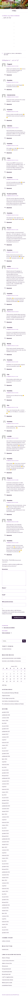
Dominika (17, 15)
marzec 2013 (5, 858)
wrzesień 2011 (5, 907)
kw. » (5, 685)
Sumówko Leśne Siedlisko (10, 3)
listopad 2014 (5, 803)
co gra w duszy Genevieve (8, 960)
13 (6, 676)
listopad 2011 (5, 902)
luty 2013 (4, 861)
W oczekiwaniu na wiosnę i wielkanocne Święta (13, 704)
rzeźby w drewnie (6, 941)
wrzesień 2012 (5, 874)
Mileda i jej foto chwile (7, 982)
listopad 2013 (5, 836)
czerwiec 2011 (5, 916)
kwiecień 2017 (5, 742)
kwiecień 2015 (5, 789)
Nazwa (4, 588)
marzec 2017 (5, 745)
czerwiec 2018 (5, 717)
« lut (3, 685)
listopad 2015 (5, 775)
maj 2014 (4, 819)
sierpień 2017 (5, 734)
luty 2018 (4, 723)
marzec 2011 (5, 924)
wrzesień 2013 (5, 841)
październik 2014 (6, 806)
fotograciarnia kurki (6, 968)
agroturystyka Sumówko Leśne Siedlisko (11, 658)
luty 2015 (4, 795)
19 (3, 678)
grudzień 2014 (5, 800)
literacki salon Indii (6, 974)
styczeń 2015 (5, 797)
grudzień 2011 (5, 899)
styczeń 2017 (5, 750)
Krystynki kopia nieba (7, 971)
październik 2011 (6, 905)
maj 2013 (4, 852)
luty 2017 (4, 748)
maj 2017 (4, 739)
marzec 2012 (5, 891)
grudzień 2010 (5, 932)
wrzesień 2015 (5, 781)
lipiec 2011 (4, 913)
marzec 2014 (5, 825)
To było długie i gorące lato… (8, 698)
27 (6, 681)
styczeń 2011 (5, 929)
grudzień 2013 (5, 833)
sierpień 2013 (5, 844)
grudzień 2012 (5, 866)
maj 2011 (4, 919)
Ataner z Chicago (6, 957)
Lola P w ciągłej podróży (7, 977)
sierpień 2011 (5, 910)
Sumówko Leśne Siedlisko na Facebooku (11, 661)
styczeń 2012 (5, 896)
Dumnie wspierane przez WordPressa (10, 994)
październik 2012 (6, 872)
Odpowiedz (9, 75)
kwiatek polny (5, 949)
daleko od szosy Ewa (7, 963)
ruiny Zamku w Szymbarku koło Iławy (10, 701)
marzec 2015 (5, 792)
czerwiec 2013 (5, 850)
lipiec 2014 (4, 814)
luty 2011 (4, 927)
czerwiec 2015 (5, 783)
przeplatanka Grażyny (7, 985)
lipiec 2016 (4, 759)
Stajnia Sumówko (6, 695)
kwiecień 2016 (5, 764)
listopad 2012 (5, 869)
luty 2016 (4, 767)
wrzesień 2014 (5, 808)
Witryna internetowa (7, 601)
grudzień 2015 (5, 772)
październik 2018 (6, 715)
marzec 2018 (5, 720)
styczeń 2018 (5, 726)
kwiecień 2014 (5, 822)
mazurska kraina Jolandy (7, 979)
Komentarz (5, 569)
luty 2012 (4, 894)
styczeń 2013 (5, 863)
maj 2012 (4, 885)
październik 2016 (6, 756)
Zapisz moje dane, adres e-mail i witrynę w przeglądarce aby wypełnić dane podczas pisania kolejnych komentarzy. (13, 612)
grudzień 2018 (5, 712)
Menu (14, 10)
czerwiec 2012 (5, 883)
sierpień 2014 (5, 811)
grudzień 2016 (5, 753)
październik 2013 (6, 839)
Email (4, 594)
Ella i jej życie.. (5, 966)
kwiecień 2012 (5, 888)
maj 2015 (4, 786)
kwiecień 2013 (5, 855)
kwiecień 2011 (5, 921)
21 (10, 678)
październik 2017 (6, 731)
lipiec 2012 (4, 880)
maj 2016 (4, 761)
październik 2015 (6, 778)
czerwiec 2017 (5, 737)
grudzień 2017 (5, 728)
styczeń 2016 (5, 770)
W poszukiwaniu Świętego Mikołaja (10, 692)
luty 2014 (4, 828)
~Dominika (12, 560)
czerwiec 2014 (5, 817)
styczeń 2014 (5, 830)
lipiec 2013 (4, 847)
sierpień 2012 (5, 877)
